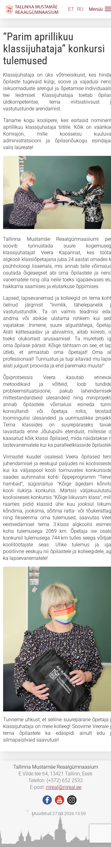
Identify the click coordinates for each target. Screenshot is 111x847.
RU (80, 9)
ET (71, 9)
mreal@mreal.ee (63, 787)
